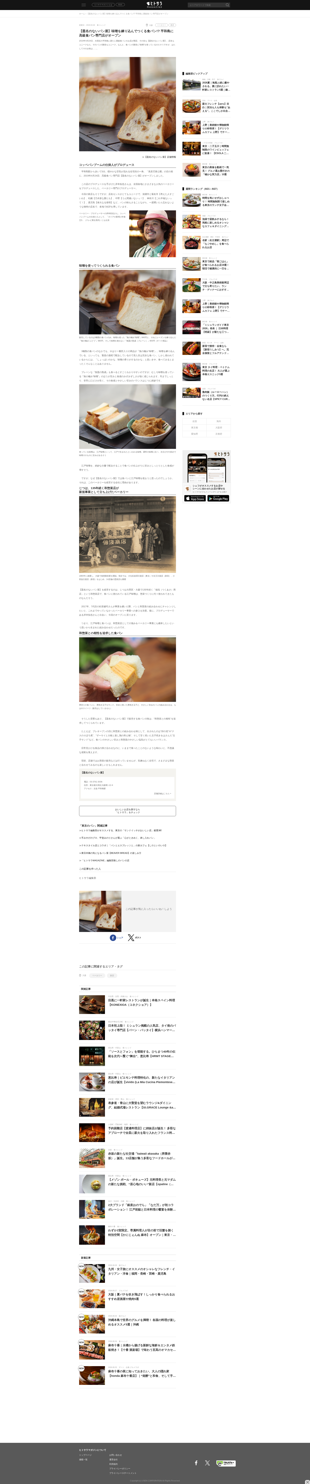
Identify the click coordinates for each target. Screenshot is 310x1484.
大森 (151, 25)
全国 (194, 421)
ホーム (82, 14)
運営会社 (113, 1459)
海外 (219, 421)
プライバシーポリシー (119, 1468)
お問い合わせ (115, 1455)
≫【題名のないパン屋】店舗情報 (159, 157)
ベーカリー (161, 25)
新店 (172, 25)
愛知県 (194, 434)
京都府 (218, 434)
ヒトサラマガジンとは (103, 5)
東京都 (194, 427)
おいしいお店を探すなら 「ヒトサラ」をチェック (127, 811)
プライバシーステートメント (123, 1473)
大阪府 (218, 427)
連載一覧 (83, 1459)
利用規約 (113, 1464)
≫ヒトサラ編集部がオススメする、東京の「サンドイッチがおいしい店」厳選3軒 (120, 830)
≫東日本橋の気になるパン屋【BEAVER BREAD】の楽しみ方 (110, 853)
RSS (120, 4)
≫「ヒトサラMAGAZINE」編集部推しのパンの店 (104, 860)
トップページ (85, 1455)
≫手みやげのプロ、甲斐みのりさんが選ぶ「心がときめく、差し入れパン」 (117, 838)
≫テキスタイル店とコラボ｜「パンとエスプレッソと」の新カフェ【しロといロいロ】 (123, 845)
